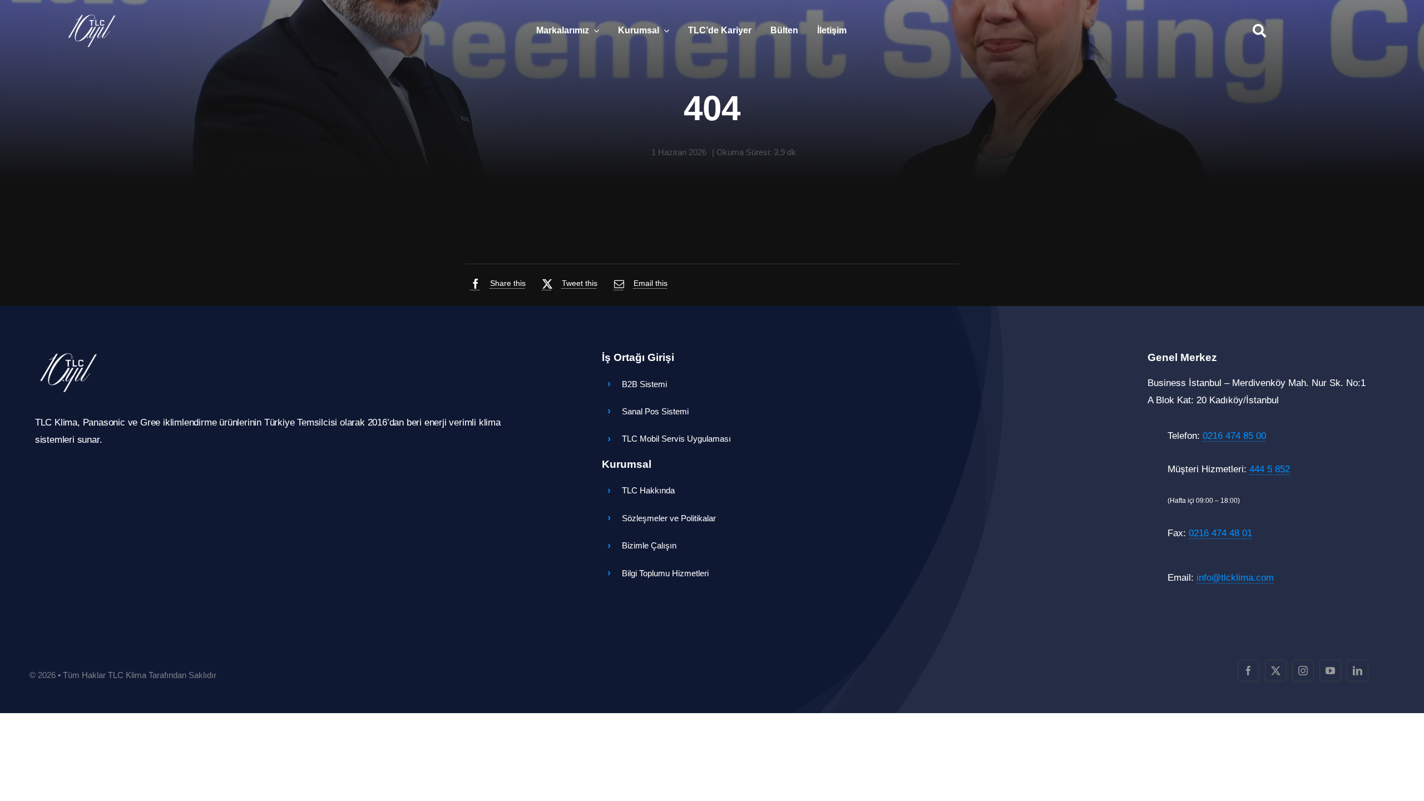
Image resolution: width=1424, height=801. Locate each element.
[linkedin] (1357, 670)
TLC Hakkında (648, 490)
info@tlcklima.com (1235, 577)
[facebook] (1248, 670)
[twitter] (1276, 670)
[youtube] (1330, 670)
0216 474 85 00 (1234, 436)
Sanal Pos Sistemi (655, 411)
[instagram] (1303, 670)
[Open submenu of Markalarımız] (594, 30)
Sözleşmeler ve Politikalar (669, 518)
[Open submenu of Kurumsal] (664, 30)
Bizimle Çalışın (649, 545)
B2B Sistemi (644, 384)
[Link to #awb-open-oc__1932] (1259, 30)
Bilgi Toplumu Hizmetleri (665, 573)
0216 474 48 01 (1220, 533)
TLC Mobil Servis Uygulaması (676, 438)
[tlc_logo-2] (92, 17)
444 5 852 (1269, 469)
